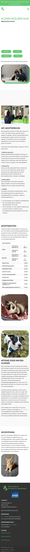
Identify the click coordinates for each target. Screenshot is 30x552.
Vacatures (12, 549)
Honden (6, 51)
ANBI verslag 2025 (6, 536)
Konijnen (6, 56)
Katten (17, 51)
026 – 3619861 (5, 516)
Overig (18, 56)
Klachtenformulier (6, 533)
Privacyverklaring (5, 549)
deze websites (24, 409)
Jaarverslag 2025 (5, 540)
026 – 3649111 (13, 524)
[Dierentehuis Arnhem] (2, 9)
